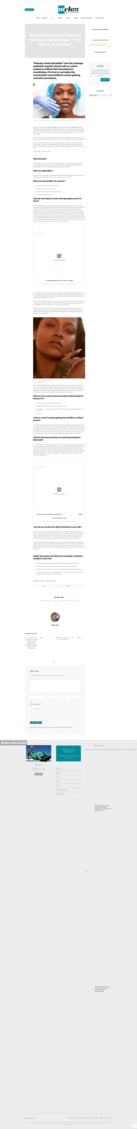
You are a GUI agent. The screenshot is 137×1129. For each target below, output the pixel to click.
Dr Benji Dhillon (74, 127)
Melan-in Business (86, 18)
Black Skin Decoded (46, 600)
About (26, 1)
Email (48, 694)
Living (68, 18)
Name (31, 694)
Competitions (99, 18)
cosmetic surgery (64, 600)
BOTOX (55, 600)
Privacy (52, 1)
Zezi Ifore (69, 137)
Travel (76, 18)
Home (38, 18)
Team (32, 1)
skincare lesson (65, 146)
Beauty (52, 18)
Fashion (44, 18)
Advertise (59, 1)
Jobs (42, 1)
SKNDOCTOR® (53, 521)
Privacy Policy (68, 757)
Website (67, 694)
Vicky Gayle (55, 625)
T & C (47, 1)
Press (37, 1)
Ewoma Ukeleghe (52, 127)
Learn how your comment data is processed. (61, 727)
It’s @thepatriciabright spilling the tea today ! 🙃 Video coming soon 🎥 (59, 280)
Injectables (75, 600)
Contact (66, 1)
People (60, 18)
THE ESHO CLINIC (53, 284)
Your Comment (34, 678)
